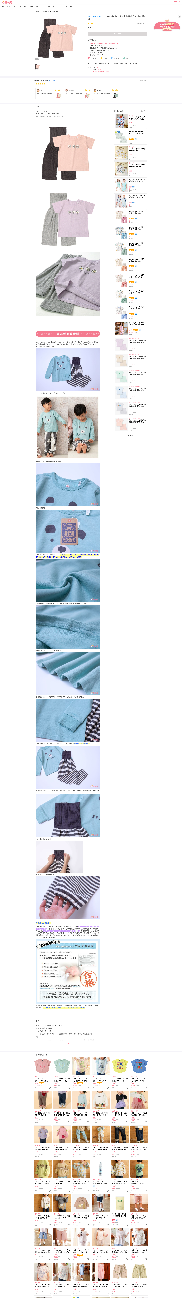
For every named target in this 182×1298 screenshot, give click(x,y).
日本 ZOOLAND (96, 16)
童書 (65, 6)
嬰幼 (14, 6)
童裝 (20, 6)
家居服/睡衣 (45, 11)
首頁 (8, 6)
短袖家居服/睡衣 (56, 11)
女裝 (48, 6)
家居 (31, 6)
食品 (54, 6)
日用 (42, 6)
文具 (59, 6)
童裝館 (38, 11)
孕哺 (71, 6)
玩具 (25, 6)
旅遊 (37, 6)
